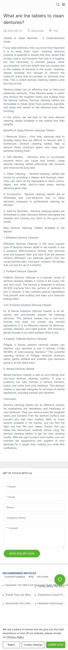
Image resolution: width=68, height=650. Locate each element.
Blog (31, 576)
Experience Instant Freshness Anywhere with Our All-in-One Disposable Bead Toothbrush (51, 594)
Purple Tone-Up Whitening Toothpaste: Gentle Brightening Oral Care (19, 594)
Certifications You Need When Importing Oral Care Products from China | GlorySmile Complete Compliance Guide (51, 586)
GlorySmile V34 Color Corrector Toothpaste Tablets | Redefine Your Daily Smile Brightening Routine (19, 603)
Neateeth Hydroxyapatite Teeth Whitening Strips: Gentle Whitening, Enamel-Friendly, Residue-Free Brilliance (51, 603)
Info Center (42, 576)
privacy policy (15, 637)
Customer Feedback (15, 576)
